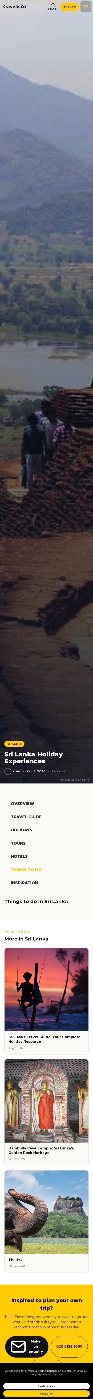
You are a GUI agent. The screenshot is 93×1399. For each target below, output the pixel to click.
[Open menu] (85, 6)
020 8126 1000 (69, 1346)
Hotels (19, 856)
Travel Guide (26, 817)
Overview (22, 803)
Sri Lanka (14, 743)
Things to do (26, 869)
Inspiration (24, 883)
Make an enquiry (36, 1346)
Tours (18, 843)
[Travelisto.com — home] (14, 7)
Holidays (21, 830)
